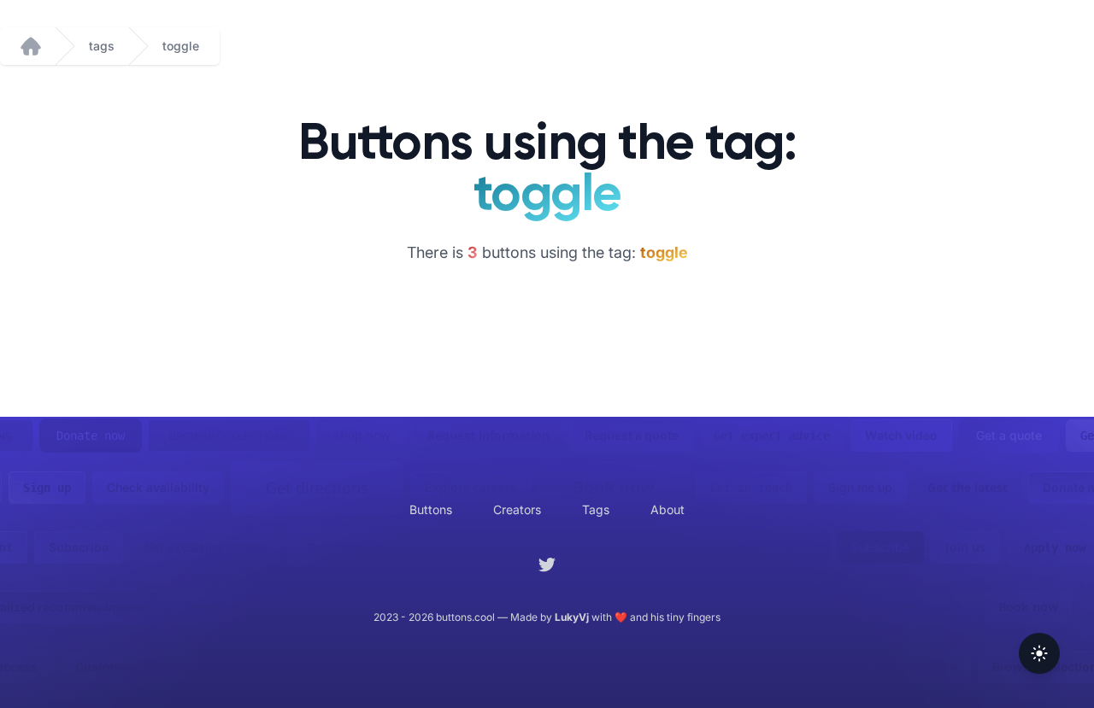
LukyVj (572, 617)
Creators (517, 509)
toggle (180, 45)
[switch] (1039, 653)
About (667, 509)
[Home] (31, 46)
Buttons (430, 509)
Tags (595, 509)
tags (102, 45)
